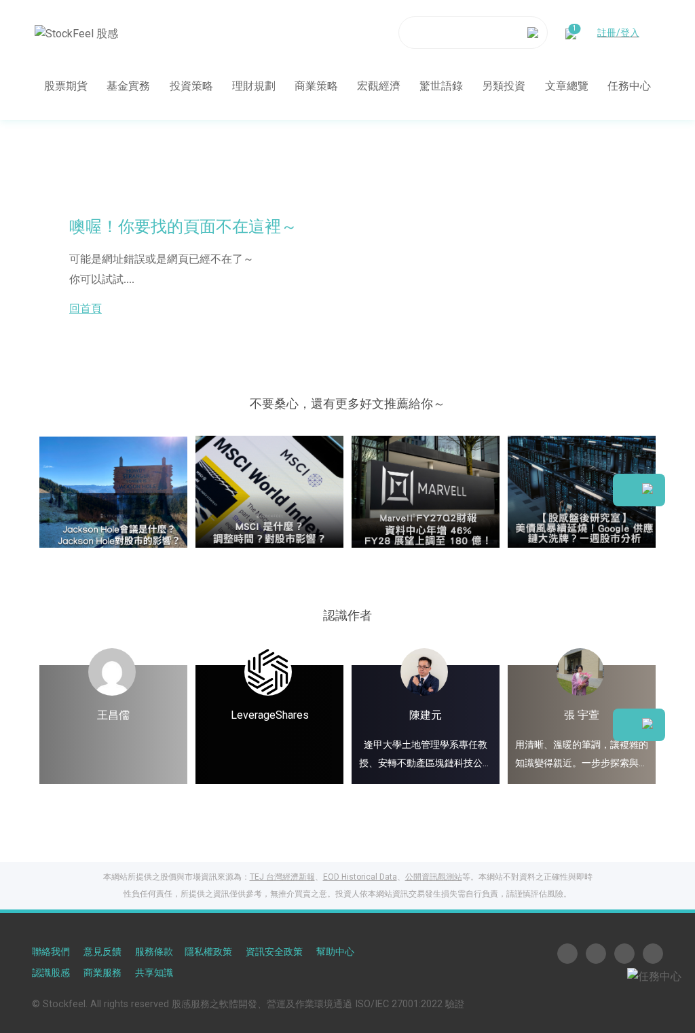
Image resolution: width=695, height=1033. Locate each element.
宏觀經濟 (378, 85)
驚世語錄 (441, 85)
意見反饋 (102, 952)
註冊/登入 (618, 32)
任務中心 (629, 85)
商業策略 (316, 85)
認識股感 (51, 973)
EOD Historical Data (360, 877)
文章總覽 (566, 85)
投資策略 (191, 85)
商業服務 (102, 973)
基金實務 (128, 85)
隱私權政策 (208, 952)
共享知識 (154, 973)
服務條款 (154, 952)
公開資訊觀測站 (433, 877)
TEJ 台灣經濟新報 (282, 877)
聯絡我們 (51, 952)
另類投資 (503, 85)
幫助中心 (335, 952)
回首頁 (85, 308)
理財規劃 (254, 85)
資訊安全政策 (274, 952)
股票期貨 (66, 85)
